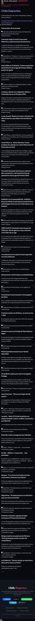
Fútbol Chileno (10, 21)
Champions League (26, 21)
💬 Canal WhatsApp (26, 599)
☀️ (2, 3)
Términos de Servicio (11, 610)
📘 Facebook (7, 599)
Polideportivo (9, 22)
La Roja (18, 21)
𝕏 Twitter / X (16, 599)
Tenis (2, 22)
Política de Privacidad (22, 607)
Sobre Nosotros (10, 607)
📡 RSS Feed (22, 602)
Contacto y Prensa (24, 610)
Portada (3, 21)
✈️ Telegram (13, 602)
